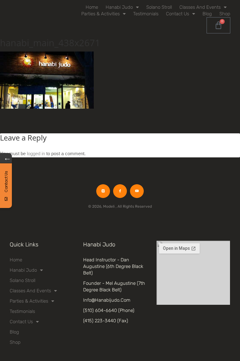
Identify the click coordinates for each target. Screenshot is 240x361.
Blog (207, 14)
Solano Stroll (159, 7)
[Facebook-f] (120, 191)
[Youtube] (137, 191)
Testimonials (145, 14)
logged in (36, 153)
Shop (224, 14)
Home (92, 7)
